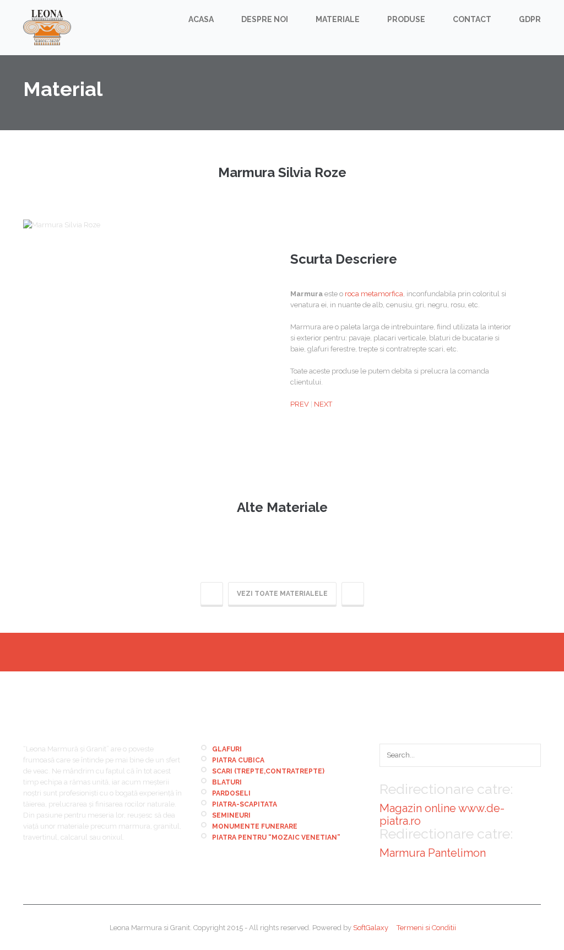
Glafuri (227, 749)
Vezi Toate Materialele (282, 593)
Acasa (201, 19)
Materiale (338, 19)
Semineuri (231, 815)
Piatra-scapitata (244, 804)
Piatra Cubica (238, 760)
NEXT (323, 404)
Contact (472, 19)
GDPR (530, 19)
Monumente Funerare (254, 826)
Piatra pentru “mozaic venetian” (276, 837)
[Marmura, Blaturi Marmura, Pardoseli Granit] (47, 27)
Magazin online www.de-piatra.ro (442, 815)
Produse (406, 19)
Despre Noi (264, 19)
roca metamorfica (374, 294)
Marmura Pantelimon (432, 853)
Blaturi (227, 782)
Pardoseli (231, 793)
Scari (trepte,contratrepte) (268, 771)
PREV (299, 404)
